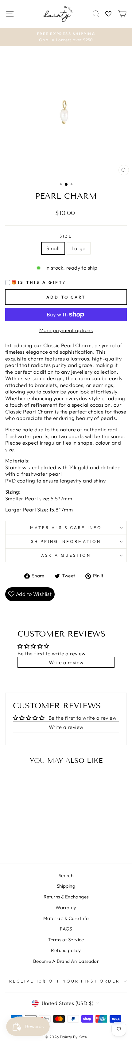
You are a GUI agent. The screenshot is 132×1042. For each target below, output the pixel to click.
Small (53, 248)
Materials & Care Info (66, 918)
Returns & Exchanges (66, 897)
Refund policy (66, 950)
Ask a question (66, 555)
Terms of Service (66, 939)
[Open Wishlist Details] (108, 14)
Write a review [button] (66, 662)
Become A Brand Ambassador (66, 961)
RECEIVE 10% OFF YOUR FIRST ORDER (64, 981)
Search (66, 875)
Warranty (66, 907)
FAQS (66, 929)
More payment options (66, 330)
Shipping (66, 886)
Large (79, 248)
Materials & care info (66, 527)
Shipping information (66, 541)
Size (66, 236)
